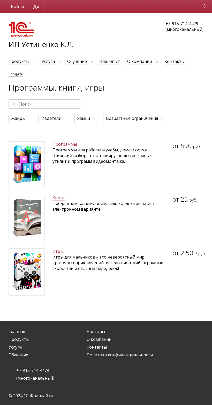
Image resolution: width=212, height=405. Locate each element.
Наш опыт (109, 61)
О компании (139, 61)
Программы (64, 144)
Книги (58, 198)
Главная (17, 331)
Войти (17, 6)
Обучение (77, 61)
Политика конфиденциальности (120, 355)
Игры (57, 251)
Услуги (48, 61)
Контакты (174, 61)
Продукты (19, 61)
